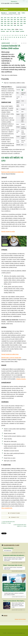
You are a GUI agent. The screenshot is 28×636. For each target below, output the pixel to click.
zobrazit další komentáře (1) (18, 552)
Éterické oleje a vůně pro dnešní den (11, 357)
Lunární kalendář (12, 12)
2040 (19, 12)
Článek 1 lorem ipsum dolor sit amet (12, 565)
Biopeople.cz (14, 1)
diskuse (5, 615)
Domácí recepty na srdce (8, 231)
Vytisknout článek (15, 513)
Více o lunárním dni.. (7, 508)
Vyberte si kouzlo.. (21, 379)
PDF (25, 43)
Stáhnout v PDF (15, 517)
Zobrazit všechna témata (20, 619)
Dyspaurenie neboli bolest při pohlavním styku (15, 555)
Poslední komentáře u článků (11, 545)
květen (23, 12)
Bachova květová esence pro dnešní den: (12, 172)
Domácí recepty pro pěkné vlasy (10, 354)
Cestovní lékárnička (8, 548)
